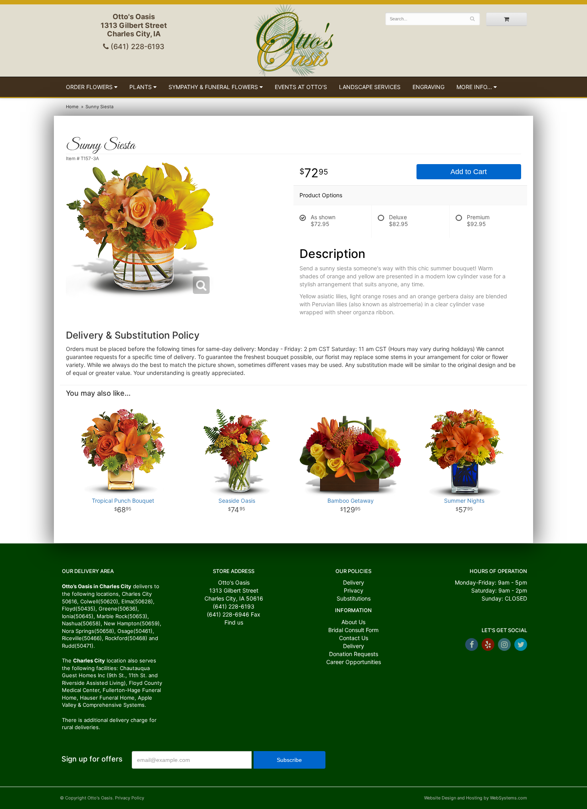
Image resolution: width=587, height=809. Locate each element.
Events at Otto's (301, 86)
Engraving (428, 86)
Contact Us (353, 638)
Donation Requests (353, 653)
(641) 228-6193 (137, 46)
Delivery (353, 582)
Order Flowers (89, 86)
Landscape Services (370, 86)
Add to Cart (468, 172)
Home (72, 106)
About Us (353, 622)
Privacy (353, 590)
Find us (233, 622)
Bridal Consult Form (353, 630)
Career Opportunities (353, 661)
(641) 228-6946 (228, 614)
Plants (140, 86)
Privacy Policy (129, 798)
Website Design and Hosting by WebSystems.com (475, 798)
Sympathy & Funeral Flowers (213, 86)
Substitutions (354, 598)
